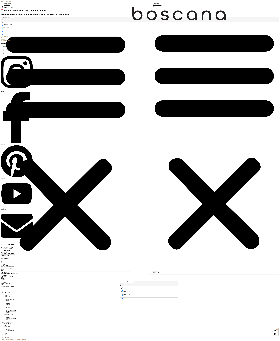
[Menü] (278, 329)
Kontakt (3, 278)
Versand (3, 269)
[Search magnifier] (121, 284)
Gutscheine (156, 3)
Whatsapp (3, 262)
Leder (5, 6)
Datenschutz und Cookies (7, 286)
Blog (2, 270)
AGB (2, 277)
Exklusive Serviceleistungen (8, 266)
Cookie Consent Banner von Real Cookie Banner (13, 339)
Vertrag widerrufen (5, 283)
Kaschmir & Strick (8, 7)
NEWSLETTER (5, 255)
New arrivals (7, 3)
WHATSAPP (4, 252)
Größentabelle (4, 265)
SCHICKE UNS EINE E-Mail (8, 254)
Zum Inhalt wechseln (6, 1)
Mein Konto (3, 264)
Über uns (3, 279)
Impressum (3, 282)
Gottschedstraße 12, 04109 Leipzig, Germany (13, 46)
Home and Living (157, 5)
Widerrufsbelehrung (6, 284)
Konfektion (7, 5)
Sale (154, 6)
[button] (66, 140)
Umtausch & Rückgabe (7, 268)
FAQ (2, 261)
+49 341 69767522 (5, 250)
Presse (2, 281)
